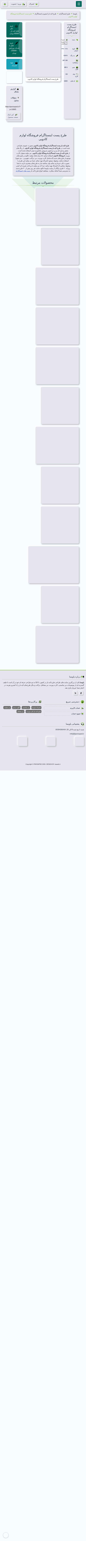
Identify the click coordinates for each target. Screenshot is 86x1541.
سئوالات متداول (15, 99)
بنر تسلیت (7, 707)
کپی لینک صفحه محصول (13, 116)
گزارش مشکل (14, 90)
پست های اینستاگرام (23, 171)
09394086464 (60, 729)
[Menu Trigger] (79, 4)
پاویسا (75, 14)
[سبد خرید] (5, 4)
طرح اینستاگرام (64, 14)
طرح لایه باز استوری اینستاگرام (45, 14)
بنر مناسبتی (26, 707)
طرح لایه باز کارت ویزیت (33, 711)
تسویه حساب (75, 714)
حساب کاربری (75, 708)
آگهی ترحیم (16, 707)
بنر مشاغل (20, 711)
